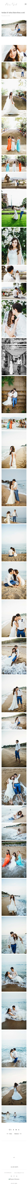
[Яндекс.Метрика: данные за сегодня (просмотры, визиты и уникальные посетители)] (14, 1179)
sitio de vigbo (14, 1183)
